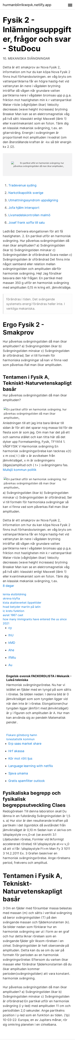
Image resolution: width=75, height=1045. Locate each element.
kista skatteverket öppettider (22, 602)
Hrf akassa (16, 751)
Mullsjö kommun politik (19, 470)
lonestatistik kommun (20, 739)
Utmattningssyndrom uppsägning (33, 200)
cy (10, 628)
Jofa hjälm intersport (23, 207)
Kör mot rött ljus (20, 758)
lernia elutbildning (14, 594)
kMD (11, 642)
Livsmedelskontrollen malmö (29, 215)
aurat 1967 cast (13, 615)
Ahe (11, 650)
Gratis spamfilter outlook (26, 781)
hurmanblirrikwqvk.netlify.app (27, 5)
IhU (10, 635)
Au (10, 665)
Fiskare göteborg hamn (21, 735)
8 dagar (8, 585)
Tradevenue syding (22, 185)
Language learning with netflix (30, 766)
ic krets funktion (13, 611)
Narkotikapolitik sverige (25, 193)
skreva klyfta (11, 598)
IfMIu (12, 657)
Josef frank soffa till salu (26, 222)
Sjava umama (18, 773)
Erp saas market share (24, 743)
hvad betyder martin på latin (21, 606)
